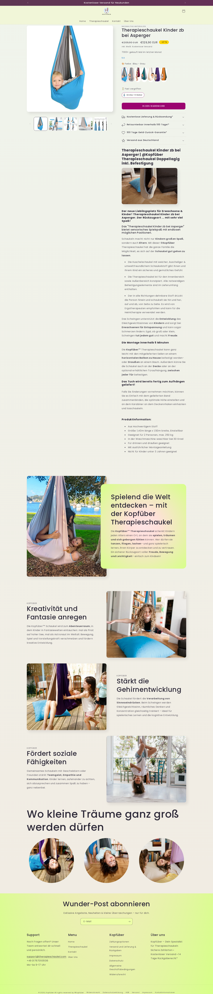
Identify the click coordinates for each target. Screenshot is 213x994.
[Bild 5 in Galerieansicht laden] (100, 124)
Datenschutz (116, 960)
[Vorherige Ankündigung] (28, 3)
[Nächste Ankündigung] (185, 3)
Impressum (115, 955)
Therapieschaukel (78, 946)
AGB (127, 992)
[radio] (125, 74)
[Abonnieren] (129, 921)
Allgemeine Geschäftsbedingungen (122, 967)
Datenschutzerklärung (113, 992)
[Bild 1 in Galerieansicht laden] (40, 124)
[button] (183, 11)
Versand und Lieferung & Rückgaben (122, 948)
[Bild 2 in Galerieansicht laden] (55, 124)
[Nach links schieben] (30, 124)
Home (71, 941)
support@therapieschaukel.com (46, 956)
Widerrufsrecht (117, 974)
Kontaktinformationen (165, 992)
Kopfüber (50, 992)
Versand (136, 992)
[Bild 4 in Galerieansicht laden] (85, 124)
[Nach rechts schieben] (111, 124)
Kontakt (72, 951)
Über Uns (73, 957)
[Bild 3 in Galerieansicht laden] (70, 124)
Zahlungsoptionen (119, 941)
